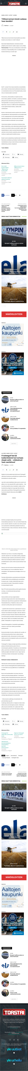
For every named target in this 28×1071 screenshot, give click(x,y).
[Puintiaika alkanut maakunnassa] (14, 289)
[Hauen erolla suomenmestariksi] (5, 437)
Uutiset (10, 15)
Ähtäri (14, 241)
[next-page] (5, 306)
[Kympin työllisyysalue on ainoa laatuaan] (14, 233)
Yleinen (15, 15)
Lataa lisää (13, 443)
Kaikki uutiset (4, 15)
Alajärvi (12, 426)
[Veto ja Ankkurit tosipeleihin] (5, 428)
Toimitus (6, 25)
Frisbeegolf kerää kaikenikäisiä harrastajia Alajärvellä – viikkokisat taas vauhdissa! (21, 208)
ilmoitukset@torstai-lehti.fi (14, 1034)
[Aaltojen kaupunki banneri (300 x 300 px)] (12, 345)
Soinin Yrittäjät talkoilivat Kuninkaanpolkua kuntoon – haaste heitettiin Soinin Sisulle (5, 208)
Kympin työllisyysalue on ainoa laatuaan (14, 244)
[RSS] (18, 1039)
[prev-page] (2, 306)
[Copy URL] (13, 31)
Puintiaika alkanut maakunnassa (14, 301)
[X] (6, 31)
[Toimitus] (2, 26)
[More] (20, 195)
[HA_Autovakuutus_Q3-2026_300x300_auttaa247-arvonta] (12, 374)
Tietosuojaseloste (14, 1028)
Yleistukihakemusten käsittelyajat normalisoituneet (14, 272)
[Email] (16, 31)
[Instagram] (14, 1039)
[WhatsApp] (9, 31)
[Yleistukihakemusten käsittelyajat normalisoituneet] (14, 261)
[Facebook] (2, 31)
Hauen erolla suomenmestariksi (15, 438)
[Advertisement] (14, 71)
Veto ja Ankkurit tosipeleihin (18, 428)
